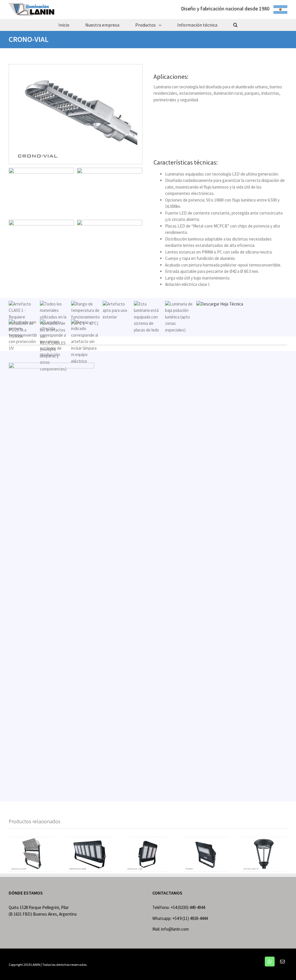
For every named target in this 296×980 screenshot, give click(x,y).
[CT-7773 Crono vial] (51, 365)
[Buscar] (235, 25)
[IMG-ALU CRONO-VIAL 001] (76, 67)
